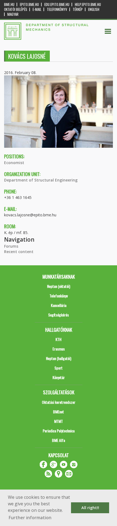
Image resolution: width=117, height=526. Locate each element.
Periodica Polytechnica (59, 430)
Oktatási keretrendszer (58, 402)
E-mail (37, 9)
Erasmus (59, 349)
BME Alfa (58, 440)
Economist (14, 162)
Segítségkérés (58, 315)
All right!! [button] (90, 507)
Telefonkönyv (57, 9)
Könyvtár (59, 377)
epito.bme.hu (29, 4)
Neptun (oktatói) (58, 286)
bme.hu (9, 4)
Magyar (13, 14)
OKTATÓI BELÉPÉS (15, 9)
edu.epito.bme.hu (56, 4)
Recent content (18, 251)
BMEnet (58, 411)
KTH (58, 339)
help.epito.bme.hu (88, 4)
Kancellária (58, 305)
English (93, 9)
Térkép (78, 9)
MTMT (58, 421)
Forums (11, 246)
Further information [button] (30, 518)
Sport (58, 368)
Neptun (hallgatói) (58, 358)
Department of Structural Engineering (41, 180)
